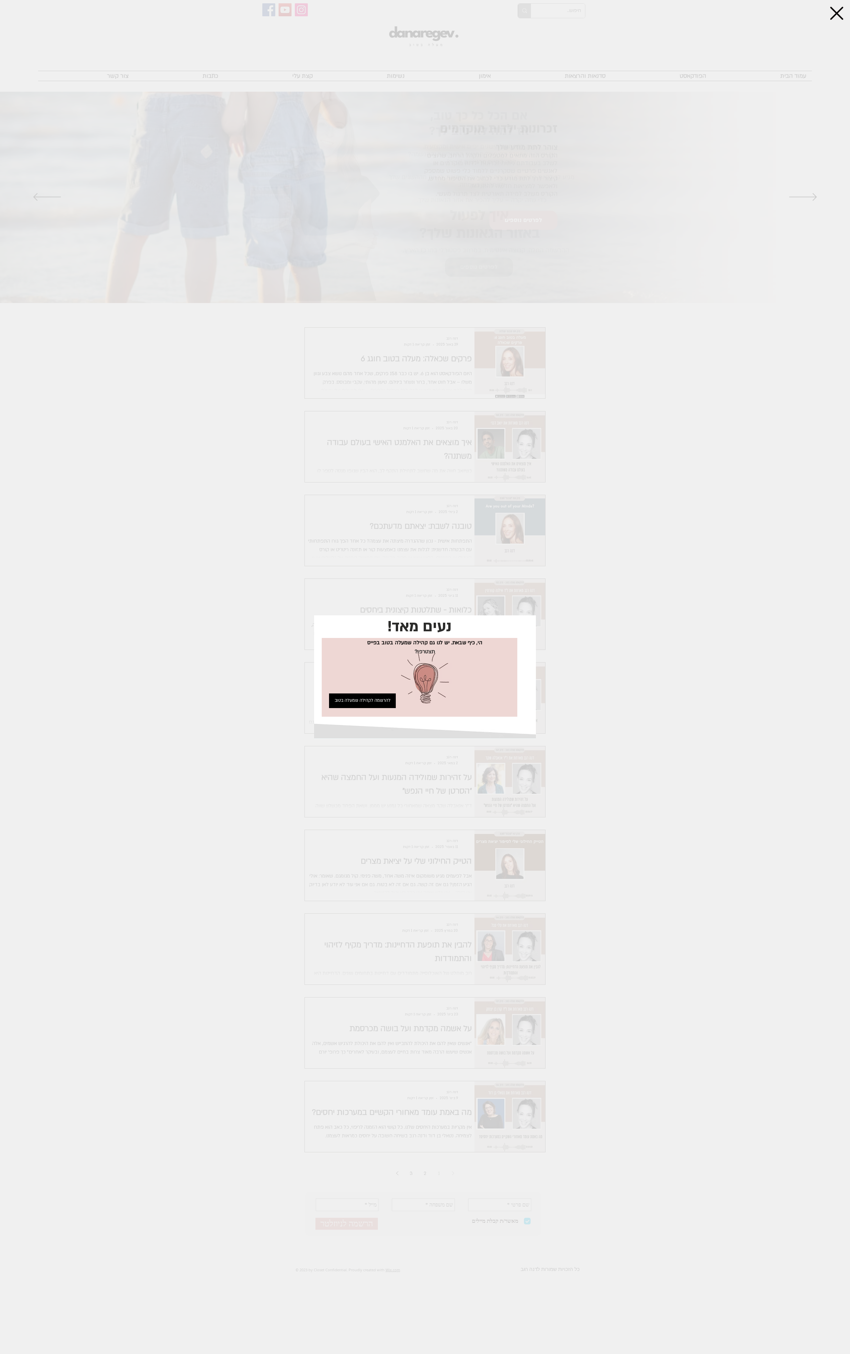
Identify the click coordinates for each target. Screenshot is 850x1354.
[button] (836, 13)
